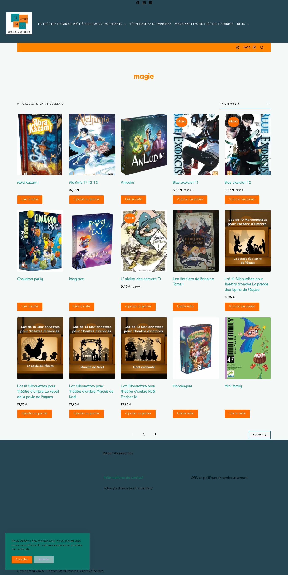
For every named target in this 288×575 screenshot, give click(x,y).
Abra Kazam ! (27, 183)
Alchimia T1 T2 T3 (83, 183)
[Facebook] (137, 2)
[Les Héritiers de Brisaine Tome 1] (196, 241)
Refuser (44, 559)
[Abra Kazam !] (40, 144)
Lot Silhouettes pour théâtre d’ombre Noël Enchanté (138, 392)
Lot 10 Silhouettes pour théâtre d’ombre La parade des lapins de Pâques (246, 285)
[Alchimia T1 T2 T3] (92, 144)
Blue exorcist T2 (238, 183)
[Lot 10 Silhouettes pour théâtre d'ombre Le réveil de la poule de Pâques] (40, 348)
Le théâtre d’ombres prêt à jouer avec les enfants (80, 24)
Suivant (258, 435)
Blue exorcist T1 (185, 183)
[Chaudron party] (40, 241)
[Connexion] (237, 47)
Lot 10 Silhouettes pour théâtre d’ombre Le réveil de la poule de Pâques (38, 392)
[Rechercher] (261, 47)
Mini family (233, 387)
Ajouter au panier (86, 199)
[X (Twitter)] (144, 2)
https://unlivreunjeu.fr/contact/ (128, 489)
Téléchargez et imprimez (150, 24)
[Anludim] (144, 144)
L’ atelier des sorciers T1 (141, 279)
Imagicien (77, 279)
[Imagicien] (92, 241)
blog (241, 24)
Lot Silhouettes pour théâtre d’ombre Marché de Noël (91, 392)
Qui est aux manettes (118, 453)
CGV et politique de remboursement (219, 478)
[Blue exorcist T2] (248, 144)
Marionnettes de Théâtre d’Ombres (204, 24)
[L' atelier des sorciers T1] (144, 241)
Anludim (127, 183)
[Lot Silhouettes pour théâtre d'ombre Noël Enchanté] (144, 348)
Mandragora (182, 387)
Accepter (22, 559)
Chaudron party (30, 279)
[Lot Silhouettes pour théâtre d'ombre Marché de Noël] (92, 348)
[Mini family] (248, 348)
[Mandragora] (196, 348)
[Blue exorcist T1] (196, 144)
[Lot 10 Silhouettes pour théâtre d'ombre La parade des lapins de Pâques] (248, 241)
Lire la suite (30, 199)
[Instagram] (150, 2)
